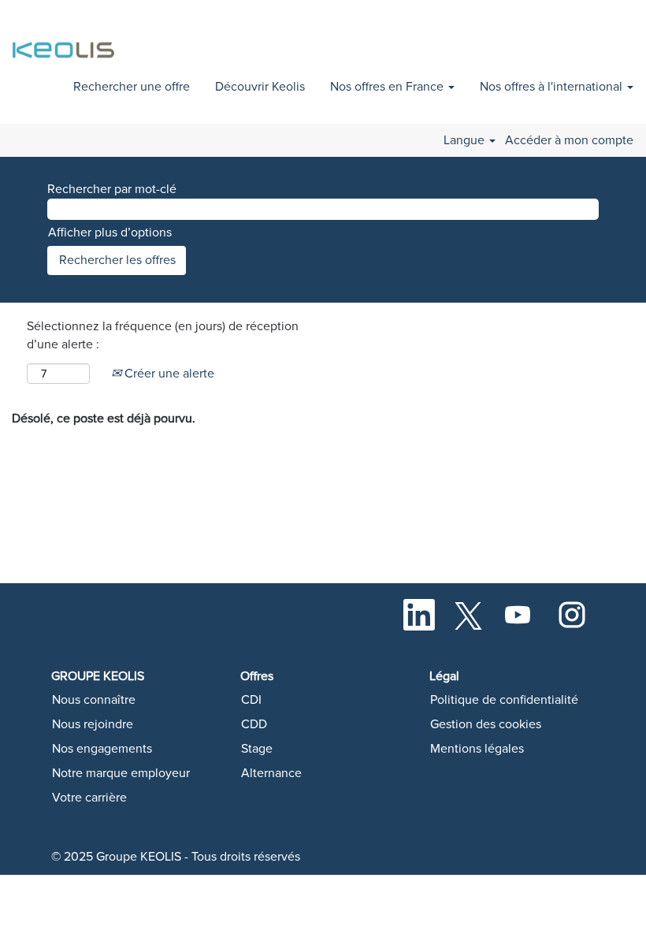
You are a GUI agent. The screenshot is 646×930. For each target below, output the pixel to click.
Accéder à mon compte (569, 140)
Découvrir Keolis (260, 87)
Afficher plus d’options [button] (110, 232)
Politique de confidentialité (504, 700)
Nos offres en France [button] (388, 87)
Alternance (271, 773)
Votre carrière (89, 797)
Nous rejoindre (92, 724)
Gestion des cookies (485, 724)
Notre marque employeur (121, 773)
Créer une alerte (167, 373)
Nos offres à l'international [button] (553, 87)
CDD (254, 724)
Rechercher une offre (131, 87)
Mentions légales (477, 749)
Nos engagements (102, 749)
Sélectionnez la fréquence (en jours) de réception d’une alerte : (163, 335)
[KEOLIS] (66, 41)
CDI (251, 700)
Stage (257, 749)
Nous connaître (94, 700)
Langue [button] (466, 140)
